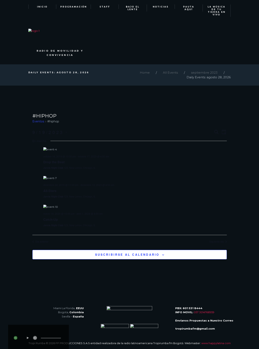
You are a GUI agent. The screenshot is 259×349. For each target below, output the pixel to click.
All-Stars (49, 190)
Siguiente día (216, 241)
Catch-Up (50, 219)
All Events (170, 72)
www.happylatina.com (216, 343)
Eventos (38, 121)
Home (145, 72)
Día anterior (41, 241)
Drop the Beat (54, 162)
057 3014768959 (204, 312)
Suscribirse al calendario (127, 254)
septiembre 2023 (204, 72)
